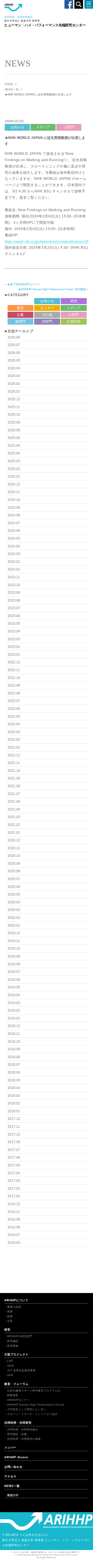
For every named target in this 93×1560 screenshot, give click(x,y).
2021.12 (14, 755)
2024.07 (14, 523)
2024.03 (14, 554)
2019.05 (14, 987)
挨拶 (10, 1311)
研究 (73, 301)
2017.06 (14, 1157)
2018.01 (14, 1111)
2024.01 (14, 569)
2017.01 (14, 1196)
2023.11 (14, 577)
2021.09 (14, 778)
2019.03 (14, 1003)
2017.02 (14, 1188)
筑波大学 (12, 1495)
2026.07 (14, 345)
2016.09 (14, 1219)
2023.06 (14, 616)
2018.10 (14, 1041)
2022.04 (14, 724)
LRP (10, 1361)
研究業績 (12, 1345)
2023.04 (14, 631)
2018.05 (14, 1080)
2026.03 (14, 376)
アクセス (10, 1476)
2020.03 (14, 910)
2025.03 (14, 461)
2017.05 (14, 1165)
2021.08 (14, 786)
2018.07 (14, 1064)
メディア (43, 127)
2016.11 (14, 1212)
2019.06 (14, 979)
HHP (10, 1375)
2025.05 (14, 445)
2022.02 (14, 739)
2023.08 (14, 600)
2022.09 (14, 685)
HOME (9, 84)
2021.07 (14, 794)
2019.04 (14, 995)
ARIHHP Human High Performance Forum (35, 1404)
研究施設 (12, 1341)
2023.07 (14, 608)
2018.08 (14, 1057)
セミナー (47, 308)
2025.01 (14, 476)
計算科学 (74, 321)
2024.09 (14, 507)
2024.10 (14, 500)
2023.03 (14, 639)
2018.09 (14, 1049)
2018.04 (14, 1088)
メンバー (10, 1447)
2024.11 (14, 492)
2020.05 (14, 894)
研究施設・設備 (17, 1434)
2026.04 (14, 368)
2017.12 (14, 1119)
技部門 (47, 321)
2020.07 (14, 879)
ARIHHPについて (16, 1300)
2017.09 (14, 1142)
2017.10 (14, 1134)
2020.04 (14, 902)
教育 (20, 308)
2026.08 (14, 337)
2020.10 (14, 856)
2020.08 (14, 871)
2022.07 (14, 701)
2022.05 (14, 716)
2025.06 (14, 438)
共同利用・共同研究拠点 (22, 1429)
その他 (47, 315)
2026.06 (14, 353)
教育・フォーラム (16, 1384)
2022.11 (14, 670)
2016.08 (14, 1227)
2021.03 (14, 817)
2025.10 (14, 414)
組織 (10, 1316)
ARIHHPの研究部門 (19, 1336)
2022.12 (14, 662)
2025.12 (14, 399)
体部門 (20, 321)
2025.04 (14, 453)
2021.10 (14, 770)
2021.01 (14, 832)
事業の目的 (14, 1306)
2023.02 (14, 647)
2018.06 (14, 1072)
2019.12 (14, 933)
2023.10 (14, 585)
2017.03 (14, 1181)
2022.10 (14, 678)
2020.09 (14, 863)
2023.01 (14, 654)
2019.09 (14, 956)
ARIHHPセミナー (18, 1399)
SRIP (10, 1365)
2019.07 (14, 972)
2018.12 (14, 1026)
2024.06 (14, 530)
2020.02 (14, 917)
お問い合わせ (13, 1466)
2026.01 (14, 391)
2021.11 (14, 763)
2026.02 (14, 383)
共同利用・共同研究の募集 (24, 1438)
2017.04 (14, 1173)
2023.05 (14, 623)
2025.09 (14, 422)
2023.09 (14, 592)
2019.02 (14, 1010)
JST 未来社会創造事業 (21, 1370)
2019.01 (14, 1018)
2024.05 (14, 538)
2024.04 (14, 546)
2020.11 (14, 848)
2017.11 (14, 1126)
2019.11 (14, 941)
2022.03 (14, 732)
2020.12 (14, 840)
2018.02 (14, 1103)
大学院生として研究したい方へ (26, 1409)
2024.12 (14, 484)
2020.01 (14, 925)
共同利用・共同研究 (18, 1422)
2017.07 (14, 1150)
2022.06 (14, 709)
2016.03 (14, 1243)
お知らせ (17, 127)
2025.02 (14, 469)
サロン (20, 301)
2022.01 (14, 747)
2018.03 (14, 1096)
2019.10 (14, 948)
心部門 (69, 127)
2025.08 (14, 430)
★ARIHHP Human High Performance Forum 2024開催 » (53, 289)
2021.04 (14, 809)
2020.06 (14, 887)
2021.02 (14, 825)
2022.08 (14, 693)
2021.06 (14, 801)
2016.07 (14, 1235)
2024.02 (14, 562)
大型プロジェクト (16, 1354)
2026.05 (14, 360)
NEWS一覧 (12, 89)
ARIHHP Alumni (16, 1457)
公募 (20, 315)
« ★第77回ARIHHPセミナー (22, 284)
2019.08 (14, 964)
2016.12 (14, 1204)
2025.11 (14, 407)
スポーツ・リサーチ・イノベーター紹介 (32, 1414)
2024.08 (14, 515)
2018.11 (14, 1034)
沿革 (10, 1321)
